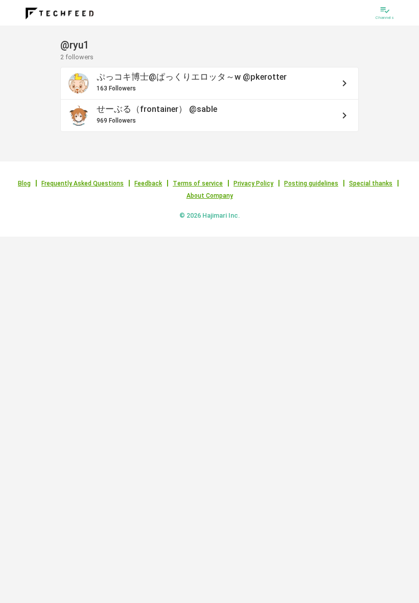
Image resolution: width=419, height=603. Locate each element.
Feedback (148, 183)
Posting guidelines (311, 183)
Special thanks (370, 183)
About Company (210, 195)
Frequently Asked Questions (82, 183)
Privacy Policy (253, 183)
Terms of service (198, 183)
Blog (24, 183)
